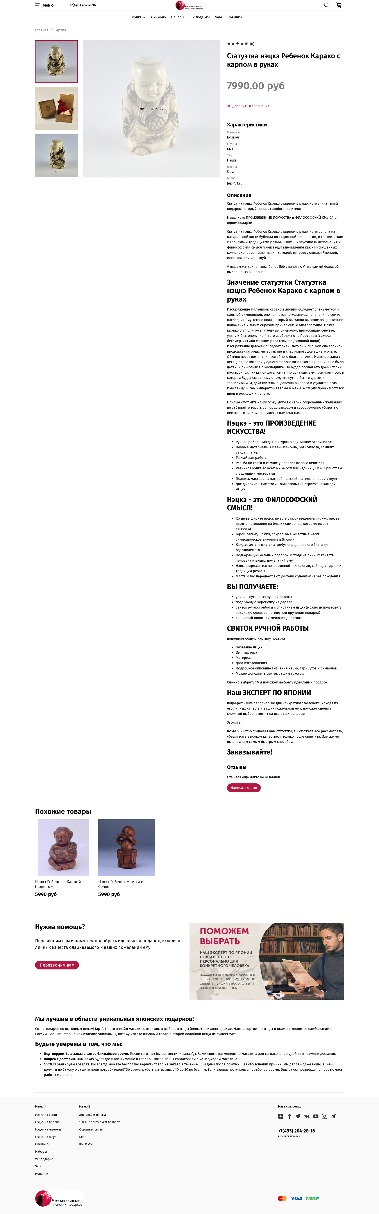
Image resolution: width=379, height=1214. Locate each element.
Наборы (177, 17)
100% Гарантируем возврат (99, 1122)
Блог (82, 1137)
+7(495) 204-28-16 (296, 1131)
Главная (41, 30)
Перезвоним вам (57, 965)
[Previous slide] (92, 109)
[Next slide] (56, 172)
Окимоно (158, 17)
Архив (61, 30)
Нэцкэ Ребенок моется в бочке (120, 884)
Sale (218, 17)
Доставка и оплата (92, 1115)
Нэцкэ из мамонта (48, 1129)
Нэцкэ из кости (46, 1115)
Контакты (86, 1144)
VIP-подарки (200, 17)
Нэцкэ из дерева (47, 1122)
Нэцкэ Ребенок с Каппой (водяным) (58, 884)
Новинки (234, 17)
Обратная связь (91, 1129)
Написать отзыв (244, 788)
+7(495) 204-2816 (82, 5)
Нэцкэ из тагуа (45, 1137)
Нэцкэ (136, 17)
